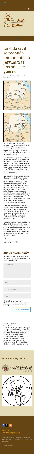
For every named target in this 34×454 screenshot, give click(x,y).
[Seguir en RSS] (29, 9)
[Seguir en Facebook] (21, 9)
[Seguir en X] (25, 9)
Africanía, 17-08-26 (9, 323)
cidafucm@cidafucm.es (13, 433)
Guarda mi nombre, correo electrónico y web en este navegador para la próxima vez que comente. (16, 303)
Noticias (21, 76)
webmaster (9, 76)
